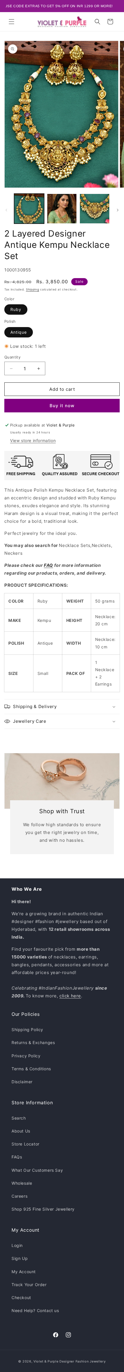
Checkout (21, 1297)
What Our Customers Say (37, 1170)
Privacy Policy (26, 1055)
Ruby (15, 309)
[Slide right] (117, 210)
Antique (18, 332)
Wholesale (22, 1183)
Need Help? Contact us (35, 1310)
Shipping (32, 289)
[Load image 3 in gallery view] (95, 209)
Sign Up (20, 1258)
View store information (33, 440)
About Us (21, 1130)
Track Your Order (29, 1284)
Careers (19, 1196)
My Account (24, 1271)
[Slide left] (6, 210)
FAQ (48, 565)
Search (19, 1118)
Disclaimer (22, 1081)
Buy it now (62, 405)
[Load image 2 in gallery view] (62, 209)
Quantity (12, 357)
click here (70, 996)
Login (17, 1245)
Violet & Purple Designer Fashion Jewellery (69, 1361)
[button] (11, 21)
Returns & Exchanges (33, 1042)
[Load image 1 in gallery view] (29, 209)
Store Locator (26, 1143)
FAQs (17, 1156)
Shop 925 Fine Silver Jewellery (43, 1209)
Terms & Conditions (31, 1068)
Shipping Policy (27, 1029)
